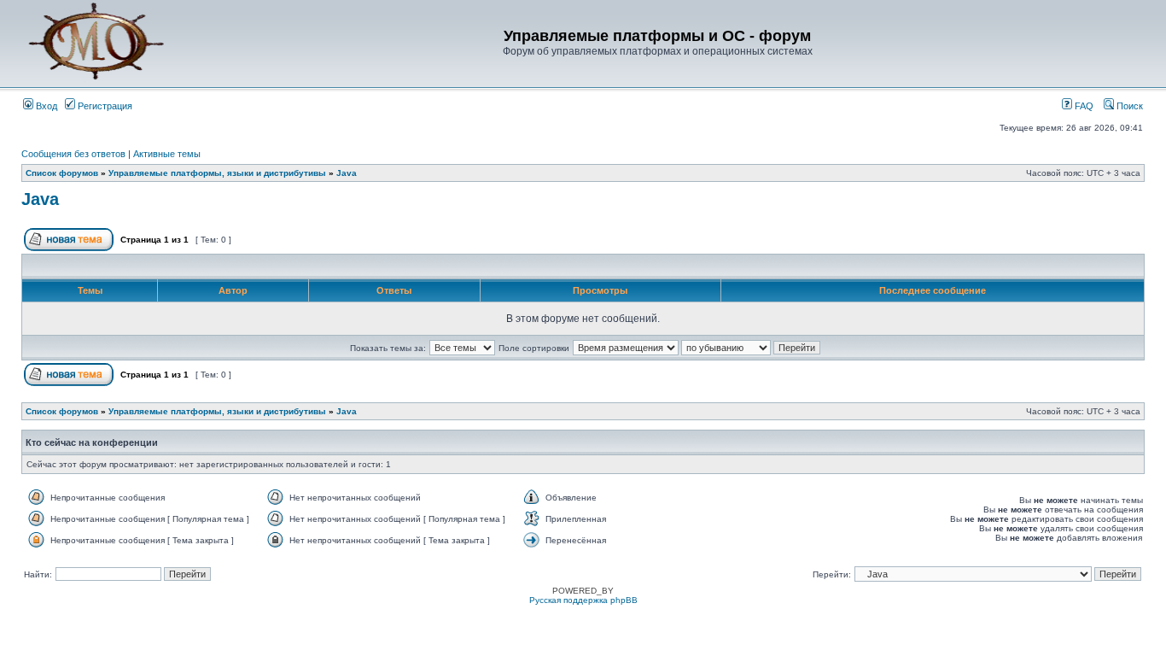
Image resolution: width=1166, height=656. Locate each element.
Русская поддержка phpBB (583, 600)
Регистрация (103, 106)
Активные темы (167, 154)
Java (346, 173)
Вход (45, 106)
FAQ (1082, 106)
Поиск (1128, 106)
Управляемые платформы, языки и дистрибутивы (217, 173)
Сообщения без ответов (73, 154)
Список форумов (62, 173)
